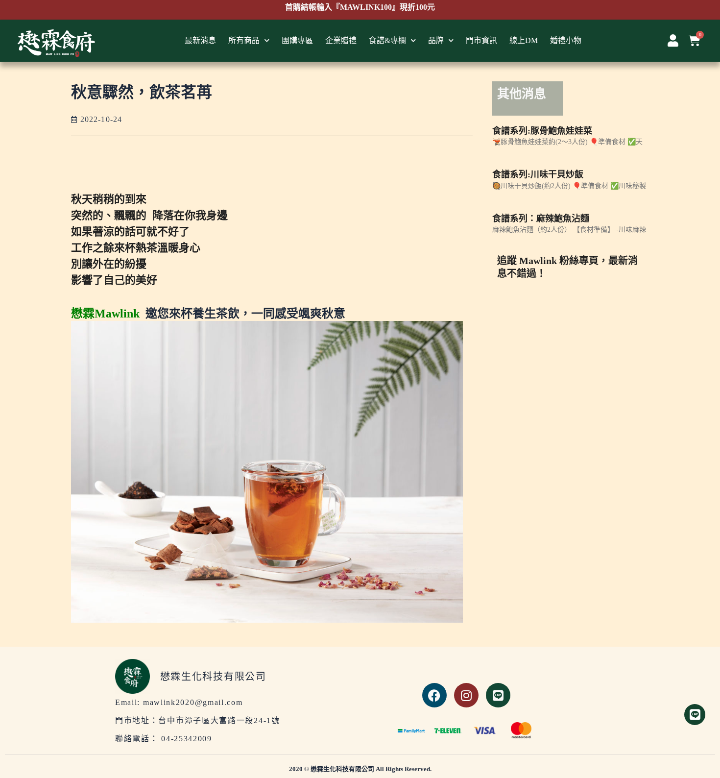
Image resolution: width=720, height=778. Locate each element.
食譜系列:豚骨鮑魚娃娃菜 (542, 131)
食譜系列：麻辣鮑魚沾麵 (540, 218)
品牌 (436, 40)
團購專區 (297, 40)
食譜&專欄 (387, 40)
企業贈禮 (341, 40)
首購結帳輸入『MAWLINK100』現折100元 (360, 7)
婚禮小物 (565, 40)
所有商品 (244, 40)
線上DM (523, 40)
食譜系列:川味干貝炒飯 (537, 174)
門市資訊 (481, 40)
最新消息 (200, 40)
